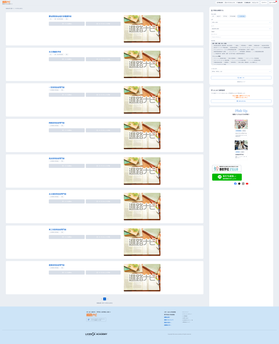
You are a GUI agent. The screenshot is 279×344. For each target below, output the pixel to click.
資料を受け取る (242, 101)
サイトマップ (185, 312)
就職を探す (167, 317)
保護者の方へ (167, 325)
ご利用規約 (185, 316)
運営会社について (186, 322)
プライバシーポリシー (187, 314)
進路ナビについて (168, 320)
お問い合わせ (185, 318)
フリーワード (214, 34)
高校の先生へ (167, 322)
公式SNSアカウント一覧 (188, 320)
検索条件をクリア (241, 81)
